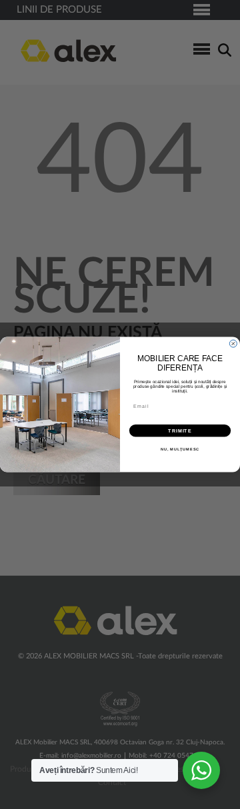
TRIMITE (180, 430)
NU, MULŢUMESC (180, 449)
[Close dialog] (233, 343)
